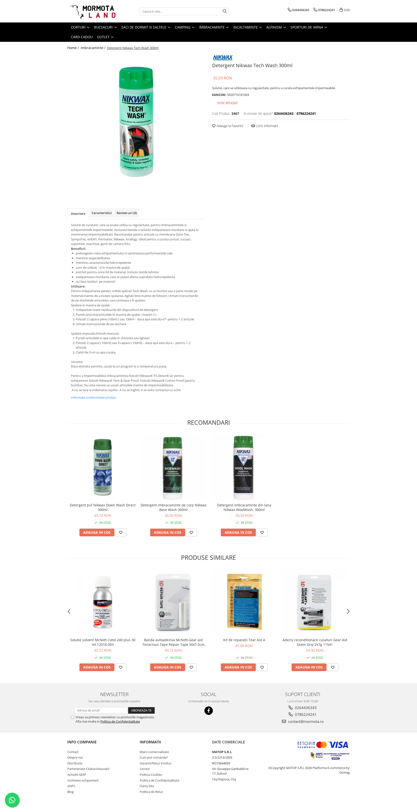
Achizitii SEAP (76, 774)
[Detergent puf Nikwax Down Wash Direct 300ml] (103, 467)
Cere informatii (266, 125)
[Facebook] (208, 710)
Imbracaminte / (93, 47)
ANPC (71, 786)
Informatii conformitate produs (93, 397)
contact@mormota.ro (305, 721)
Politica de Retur (151, 792)
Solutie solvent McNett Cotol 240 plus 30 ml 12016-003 (102, 642)
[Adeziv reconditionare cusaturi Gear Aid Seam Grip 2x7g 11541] (315, 602)
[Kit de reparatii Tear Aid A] (244, 602)
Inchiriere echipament (83, 780)
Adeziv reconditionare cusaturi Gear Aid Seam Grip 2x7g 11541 (315, 642)
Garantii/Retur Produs (155, 763)
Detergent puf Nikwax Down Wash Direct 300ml (103, 507)
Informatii (150, 742)
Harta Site (147, 786)
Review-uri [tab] (127, 213)
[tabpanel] (136, 121)
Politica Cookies (151, 774)
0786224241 (305, 714)
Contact (73, 752)
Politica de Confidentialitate (120, 721)
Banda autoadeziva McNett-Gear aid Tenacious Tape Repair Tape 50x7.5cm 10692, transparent (173, 642)
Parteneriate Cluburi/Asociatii (88, 769)
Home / (73, 47)
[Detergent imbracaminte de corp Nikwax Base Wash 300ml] (173, 467)
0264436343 (305, 707)
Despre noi (75, 757)
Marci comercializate (154, 752)
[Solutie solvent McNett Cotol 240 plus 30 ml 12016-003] (103, 602)
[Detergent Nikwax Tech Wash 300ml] (136, 121)
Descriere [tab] (78, 213)
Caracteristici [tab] (102, 213)
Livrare (145, 769)
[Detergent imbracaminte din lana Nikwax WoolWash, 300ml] (244, 467)
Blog (70, 792)
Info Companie (82, 742)
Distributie (74, 763)
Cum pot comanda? (154, 757)
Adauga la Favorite (229, 125)
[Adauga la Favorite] (120, 532)
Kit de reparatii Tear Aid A (244, 640)
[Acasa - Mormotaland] (91, 11)
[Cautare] (224, 11)
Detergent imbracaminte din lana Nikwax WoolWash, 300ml (244, 507)
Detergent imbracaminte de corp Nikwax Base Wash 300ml (173, 507)
